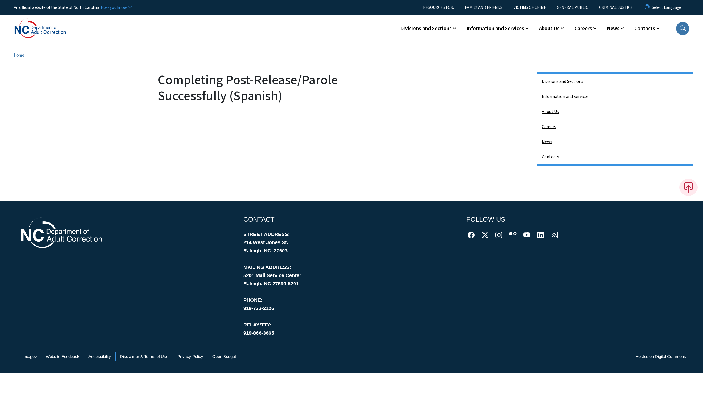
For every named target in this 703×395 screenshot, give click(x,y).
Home (19, 55)
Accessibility (99, 356)
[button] (682, 28)
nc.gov (31, 356)
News (547, 142)
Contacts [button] (644, 28)
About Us (550, 112)
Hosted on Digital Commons (660, 356)
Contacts (550, 157)
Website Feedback (62, 356)
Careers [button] (583, 28)
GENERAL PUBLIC (572, 7)
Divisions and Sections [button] (426, 28)
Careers (549, 127)
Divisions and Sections (562, 81)
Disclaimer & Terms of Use (144, 356)
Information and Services (565, 97)
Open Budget (224, 356)
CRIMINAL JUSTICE (616, 7)
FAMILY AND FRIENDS (484, 7)
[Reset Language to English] (647, 7)
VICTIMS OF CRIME (530, 7)
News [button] (613, 28)
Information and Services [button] (495, 28)
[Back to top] (688, 187)
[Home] (48, 22)
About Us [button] (549, 28)
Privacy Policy (190, 356)
